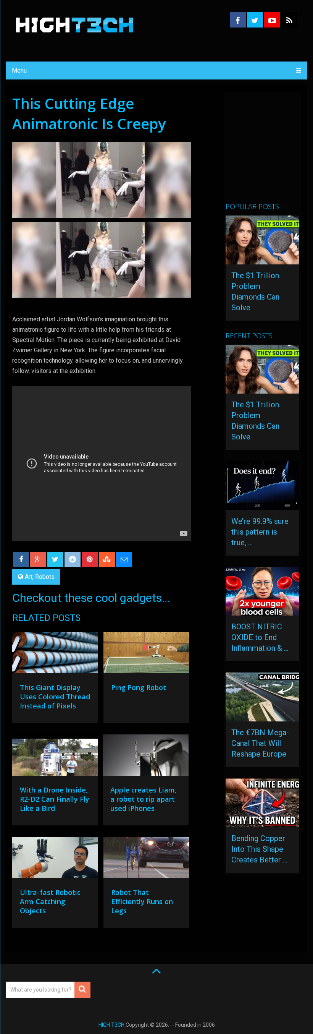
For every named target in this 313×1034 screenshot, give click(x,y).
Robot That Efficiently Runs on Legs (142, 901)
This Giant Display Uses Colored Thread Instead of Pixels (55, 696)
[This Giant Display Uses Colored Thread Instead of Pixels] (55, 654)
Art (28, 576)
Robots (45, 576)
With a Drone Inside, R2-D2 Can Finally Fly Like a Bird (54, 799)
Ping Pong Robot (138, 687)
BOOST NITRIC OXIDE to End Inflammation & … (260, 637)
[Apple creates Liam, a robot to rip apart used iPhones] (146, 757)
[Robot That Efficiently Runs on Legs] (146, 859)
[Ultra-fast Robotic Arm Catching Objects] (55, 859)
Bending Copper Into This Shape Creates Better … (259, 849)
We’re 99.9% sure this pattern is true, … (260, 532)
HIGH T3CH (111, 1025)
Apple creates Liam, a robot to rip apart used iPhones (143, 799)
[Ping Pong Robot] (146, 654)
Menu (19, 70)
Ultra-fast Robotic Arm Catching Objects (50, 901)
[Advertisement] (269, 151)
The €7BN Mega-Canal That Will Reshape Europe (260, 743)
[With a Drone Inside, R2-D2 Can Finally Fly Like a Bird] (55, 757)
